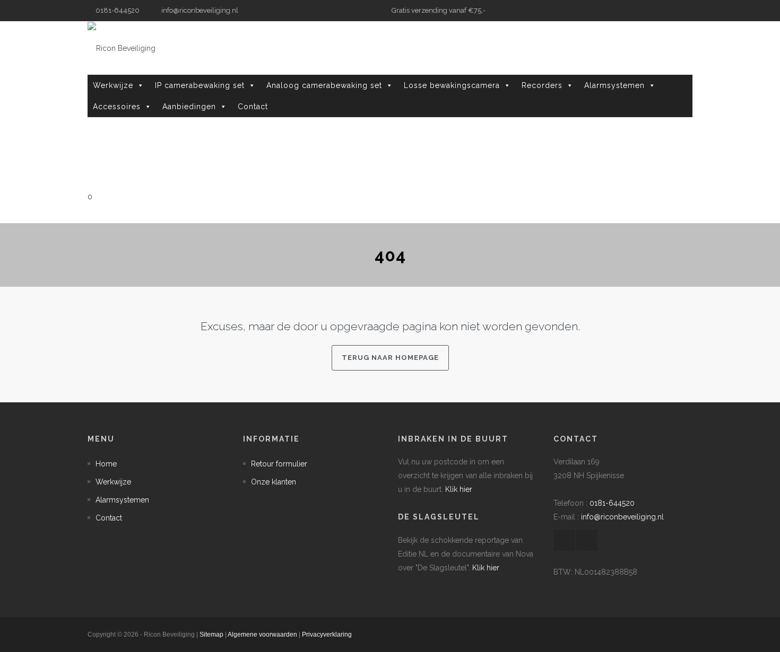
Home (106, 464)
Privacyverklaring (327, 634)
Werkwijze (113, 85)
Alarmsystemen (614, 85)
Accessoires (117, 106)
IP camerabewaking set (200, 85)
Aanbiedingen (189, 106)
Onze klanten (273, 482)
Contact (253, 106)
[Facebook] (669, 11)
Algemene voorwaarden (262, 634)
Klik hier (458, 489)
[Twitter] (684, 11)
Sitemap (211, 634)
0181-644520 (612, 503)
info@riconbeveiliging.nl (199, 10)
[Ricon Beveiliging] (121, 48)
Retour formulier (279, 464)
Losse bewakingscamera (452, 85)
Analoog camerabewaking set (324, 85)
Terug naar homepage (390, 358)
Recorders (542, 85)
